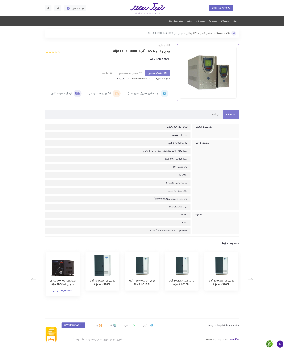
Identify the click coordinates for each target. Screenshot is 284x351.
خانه (235, 21)
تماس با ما (200, 21)
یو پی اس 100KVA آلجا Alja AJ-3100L (102, 282)
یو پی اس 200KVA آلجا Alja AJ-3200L (221, 282)
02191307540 (139, 79)
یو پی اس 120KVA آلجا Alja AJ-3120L (142, 282)
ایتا (97, 325)
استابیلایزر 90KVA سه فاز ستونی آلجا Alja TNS (63, 282)
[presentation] (250, 280)
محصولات (225, 21)
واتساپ (127, 325)
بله (111, 325)
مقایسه (105, 73)
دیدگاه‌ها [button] (215, 114)
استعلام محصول (156, 73)
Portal (209, 339)
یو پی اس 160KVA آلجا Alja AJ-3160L (182, 282)
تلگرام (146, 325)
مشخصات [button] (230, 114)
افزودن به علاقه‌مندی (128, 73)
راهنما (189, 21)
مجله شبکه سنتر (175, 21)
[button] (75, 8)
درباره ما (213, 21)
